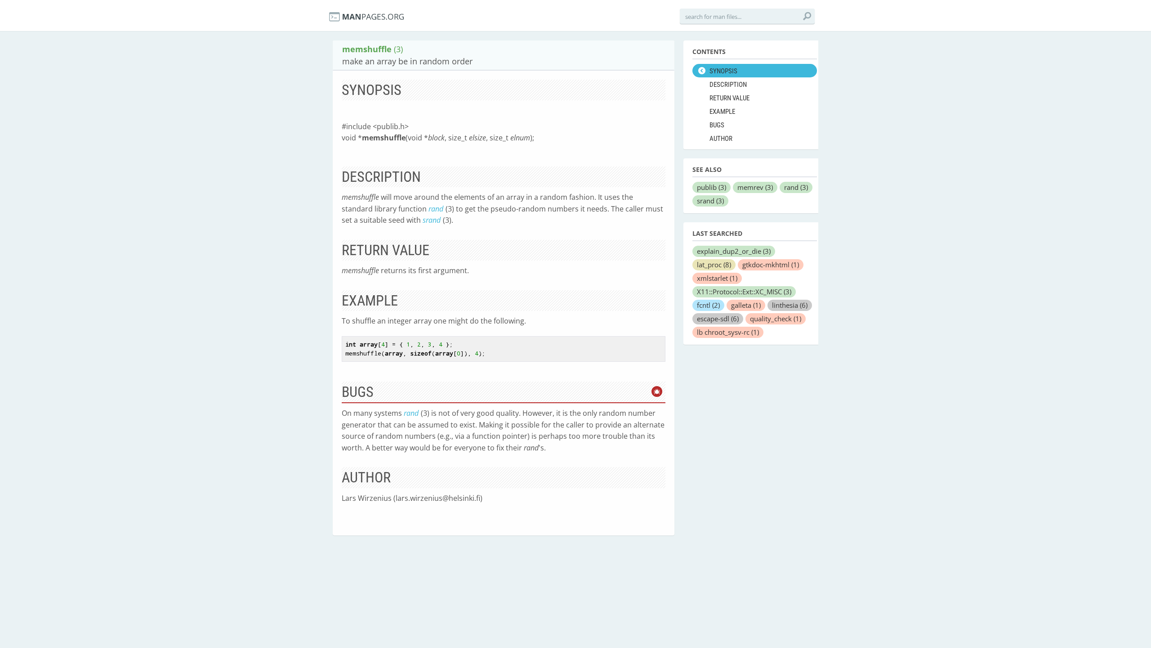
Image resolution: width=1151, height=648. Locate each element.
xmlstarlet (717, 278)
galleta (746, 305)
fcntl (708, 305)
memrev (755, 187)
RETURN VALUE (729, 98)
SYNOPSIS (723, 71)
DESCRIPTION (728, 85)
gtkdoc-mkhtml (770, 264)
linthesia (789, 305)
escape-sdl (718, 318)
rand (435, 209)
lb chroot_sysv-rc (728, 332)
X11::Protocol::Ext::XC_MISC (744, 291)
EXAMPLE (722, 112)
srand (432, 220)
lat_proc (714, 264)
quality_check (775, 318)
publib (711, 187)
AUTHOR (720, 139)
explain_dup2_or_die (734, 251)
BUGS (716, 125)
